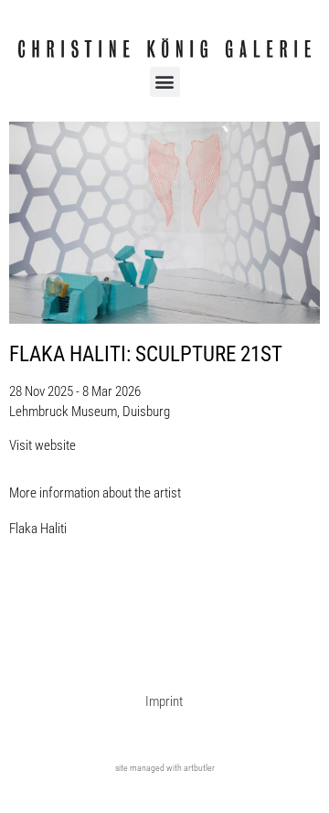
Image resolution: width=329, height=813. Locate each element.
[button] (165, 82)
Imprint (164, 701)
